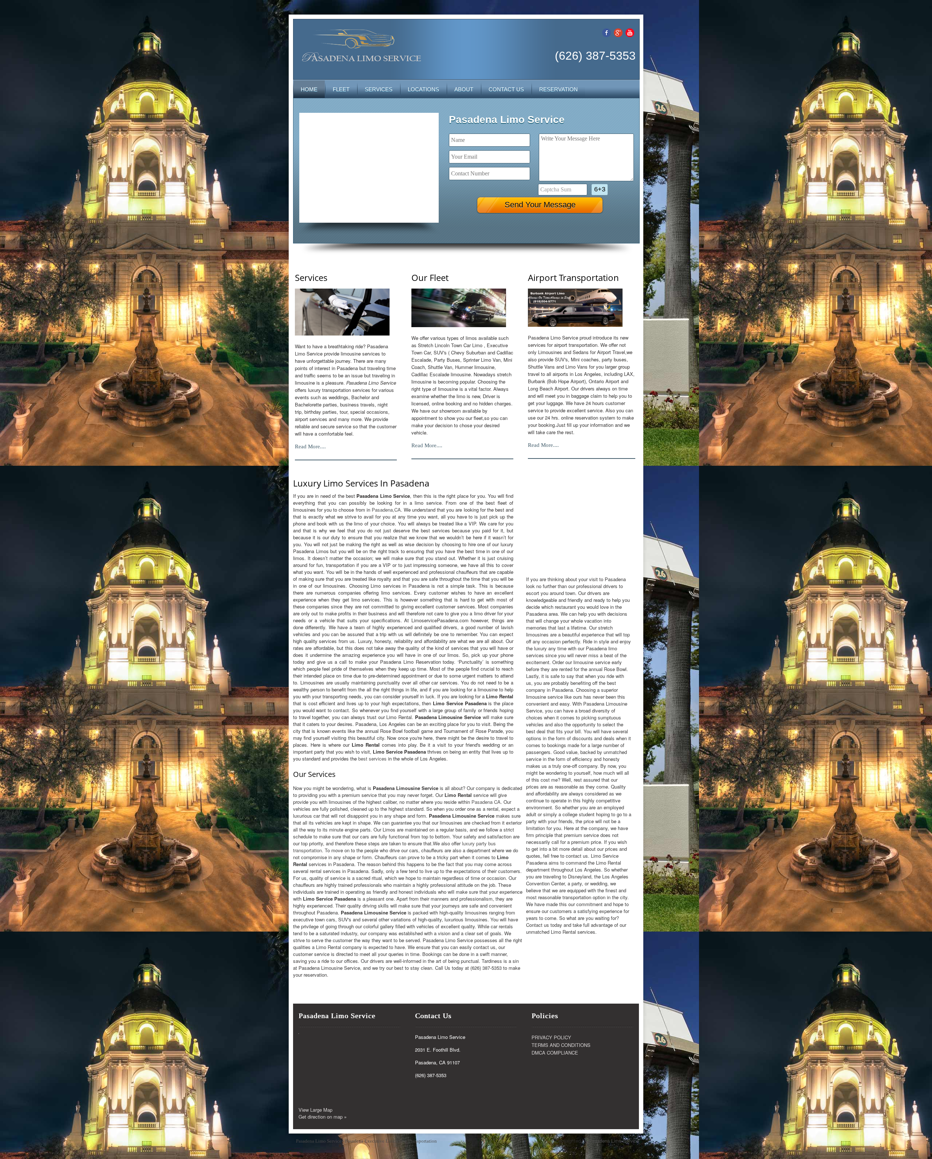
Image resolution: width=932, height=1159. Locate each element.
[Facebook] (606, 31)
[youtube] (629, 31)
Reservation (558, 89)
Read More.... (310, 446)
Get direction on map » (323, 1116)
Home (309, 89)
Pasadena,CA (386, 509)
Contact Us (506, 89)
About (463, 89)
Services (378, 89)
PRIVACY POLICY (551, 1037)
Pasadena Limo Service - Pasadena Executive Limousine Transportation (366, 1141)
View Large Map (315, 1109)
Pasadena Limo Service (614, 1140)
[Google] (618, 31)
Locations (423, 89)
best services (372, 758)
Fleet (341, 89)
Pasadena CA (486, 801)
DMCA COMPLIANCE (555, 1052)
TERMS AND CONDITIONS (561, 1044)
